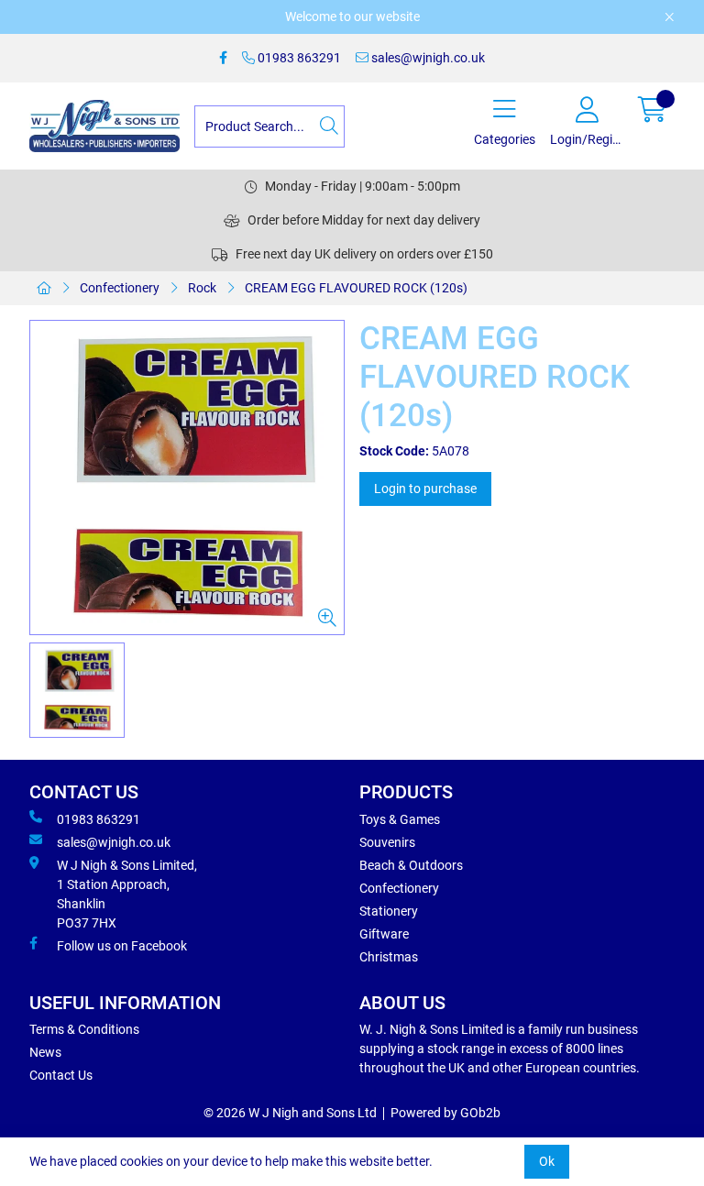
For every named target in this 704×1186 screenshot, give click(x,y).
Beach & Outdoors (411, 865)
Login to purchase (425, 488)
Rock (202, 287)
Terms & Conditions (84, 1029)
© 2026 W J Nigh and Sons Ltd (290, 1112)
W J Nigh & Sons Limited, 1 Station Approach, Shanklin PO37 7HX (127, 894)
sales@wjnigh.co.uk (426, 57)
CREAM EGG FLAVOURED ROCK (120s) (356, 287)
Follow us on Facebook (122, 946)
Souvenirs (387, 842)
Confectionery (120, 287)
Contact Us (61, 1075)
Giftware (384, 934)
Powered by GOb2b (445, 1112)
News (45, 1052)
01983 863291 (298, 57)
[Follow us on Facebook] (223, 58)
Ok (547, 1161)
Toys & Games (399, 819)
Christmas (388, 957)
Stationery (388, 911)
